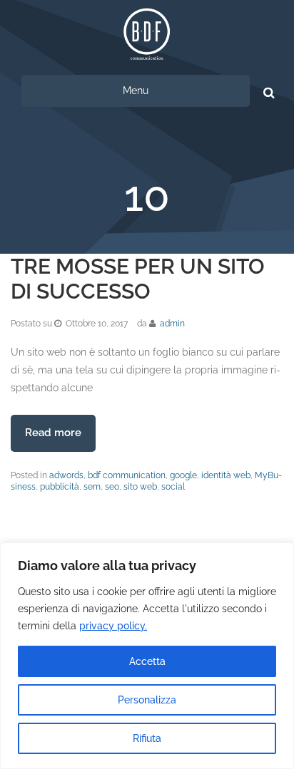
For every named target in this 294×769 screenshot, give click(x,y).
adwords (66, 475)
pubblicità (59, 487)
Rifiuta (147, 738)
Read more (53, 432)
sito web (140, 487)
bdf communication (127, 475)
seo (112, 487)
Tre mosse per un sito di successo (138, 279)
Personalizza (147, 700)
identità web (225, 475)
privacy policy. (113, 625)
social (173, 487)
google (183, 475)
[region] (147, 655)
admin (172, 324)
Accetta (147, 661)
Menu (135, 90)
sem (92, 487)
